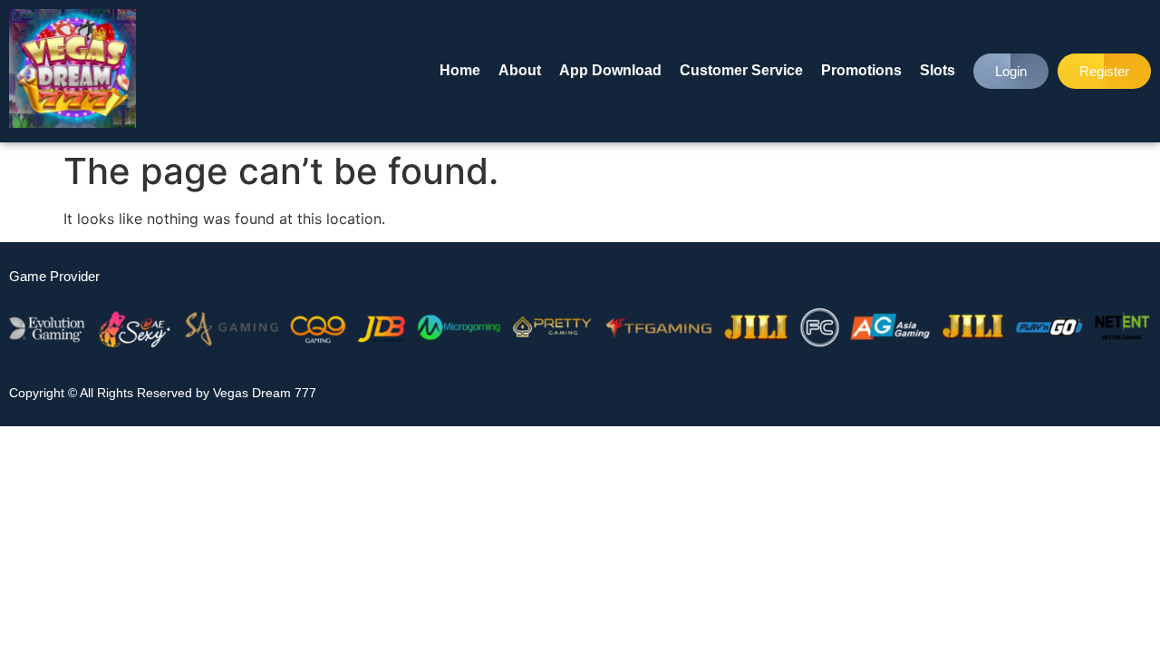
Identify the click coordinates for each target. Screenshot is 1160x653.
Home (460, 70)
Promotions (861, 70)
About (519, 70)
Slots (937, 70)
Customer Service (741, 70)
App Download (610, 70)
